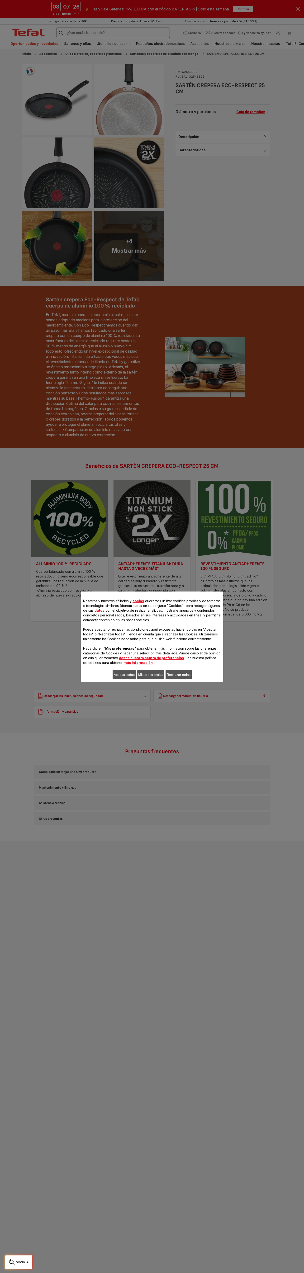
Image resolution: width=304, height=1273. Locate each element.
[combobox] (100, 639)
